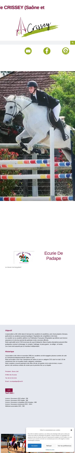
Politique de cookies (50, 449)
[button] (71, 430)
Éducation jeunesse (13, 59)
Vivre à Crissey (13, 54)
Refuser (49, 446)
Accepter (34, 446)
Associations (13, 63)
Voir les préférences (64, 446)
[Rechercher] (72, 43)
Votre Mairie (13, 50)
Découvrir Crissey (13, 68)
